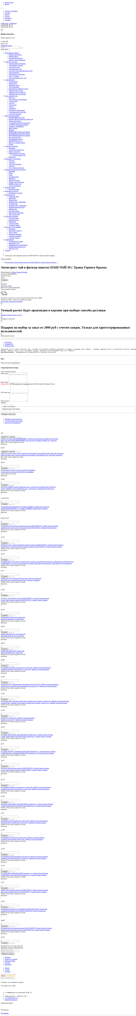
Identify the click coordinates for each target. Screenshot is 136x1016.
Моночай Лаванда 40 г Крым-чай (12, 619)
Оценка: (3, 403)
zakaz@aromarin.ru (11, 1000)
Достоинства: (5, 392)
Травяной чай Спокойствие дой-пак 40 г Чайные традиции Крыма (23, 822)
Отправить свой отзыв (8, 414)
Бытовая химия (10, 187)
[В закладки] (18, 437)
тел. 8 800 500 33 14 (11, 998)
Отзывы (7, 20)
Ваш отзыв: (5, 382)
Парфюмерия (9, 240)
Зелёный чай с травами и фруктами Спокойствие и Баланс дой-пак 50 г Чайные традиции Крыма (34, 703)
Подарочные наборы (12, 53)
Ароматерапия (10, 80)
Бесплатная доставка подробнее (11, 301)
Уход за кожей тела (11, 96)
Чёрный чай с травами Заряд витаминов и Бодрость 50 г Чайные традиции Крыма (29, 686)
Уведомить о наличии (8, 437)
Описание (8, 342)
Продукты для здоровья (13, 227)
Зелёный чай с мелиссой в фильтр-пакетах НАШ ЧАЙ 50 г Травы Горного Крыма (29, 528)
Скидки (7, 13)
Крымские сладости (11, 191)
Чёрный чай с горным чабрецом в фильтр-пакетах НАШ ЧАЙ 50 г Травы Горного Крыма (31, 547)
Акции (7, 14)
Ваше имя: (4, 373)
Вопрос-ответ (9, 346)
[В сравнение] (20, 437)
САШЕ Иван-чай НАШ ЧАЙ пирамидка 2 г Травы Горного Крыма (23, 875)
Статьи (7, 16)
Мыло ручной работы (12, 116)
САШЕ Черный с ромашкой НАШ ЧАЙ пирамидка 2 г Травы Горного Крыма (27, 753)
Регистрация (9, 2)
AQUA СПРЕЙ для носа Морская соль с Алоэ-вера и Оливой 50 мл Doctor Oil (27, 489)
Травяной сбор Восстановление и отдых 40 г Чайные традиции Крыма (25, 669)
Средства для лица (11, 62)
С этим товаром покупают (14, 421)
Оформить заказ (6, 45)
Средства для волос (11, 146)
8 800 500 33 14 (7, 25)
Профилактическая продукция (15, 169)
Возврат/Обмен (10, 961)
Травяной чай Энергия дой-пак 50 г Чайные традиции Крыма (22, 839)
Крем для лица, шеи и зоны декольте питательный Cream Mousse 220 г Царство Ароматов (31, 455)
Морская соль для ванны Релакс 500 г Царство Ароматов (20, 580)
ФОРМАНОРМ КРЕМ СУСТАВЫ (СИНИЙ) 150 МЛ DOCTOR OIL (24, 509)
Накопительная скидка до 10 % (11, 315)
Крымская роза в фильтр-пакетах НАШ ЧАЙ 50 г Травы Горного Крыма (25, 930)
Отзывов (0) (9, 344)
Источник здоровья (11, 216)
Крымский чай (10, 195)
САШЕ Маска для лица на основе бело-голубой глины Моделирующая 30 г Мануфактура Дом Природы (36, 563)
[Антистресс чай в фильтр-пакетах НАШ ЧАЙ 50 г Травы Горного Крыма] (31, 262)
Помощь (7, 957)
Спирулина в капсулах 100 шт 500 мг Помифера (17, 472)
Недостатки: (5, 401)
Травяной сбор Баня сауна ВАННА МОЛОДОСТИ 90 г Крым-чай (23, 911)
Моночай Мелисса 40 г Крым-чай (12, 636)
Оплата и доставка (11, 11)
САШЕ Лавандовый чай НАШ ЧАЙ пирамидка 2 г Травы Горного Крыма (26, 736)
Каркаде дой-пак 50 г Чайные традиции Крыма (17, 720)
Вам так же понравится (13, 423)
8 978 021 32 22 (7, 27)
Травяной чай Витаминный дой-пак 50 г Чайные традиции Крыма (23, 858)
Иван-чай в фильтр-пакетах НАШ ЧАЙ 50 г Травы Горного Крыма (23, 892)
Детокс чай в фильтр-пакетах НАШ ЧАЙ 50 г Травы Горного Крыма (24, 600)
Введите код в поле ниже (11, 409)
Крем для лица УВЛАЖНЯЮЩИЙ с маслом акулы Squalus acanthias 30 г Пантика (29, 440)
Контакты (8, 18)
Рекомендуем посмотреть (13, 419)
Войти (7, 4)
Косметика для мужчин (13, 159)
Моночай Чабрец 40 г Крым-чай (12, 653)
